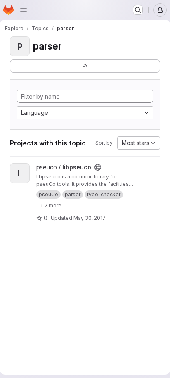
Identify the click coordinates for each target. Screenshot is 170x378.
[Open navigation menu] (23, 10)
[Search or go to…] (138, 10)
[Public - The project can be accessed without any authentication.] (97, 167)
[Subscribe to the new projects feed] (85, 66)
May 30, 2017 (89, 218)
